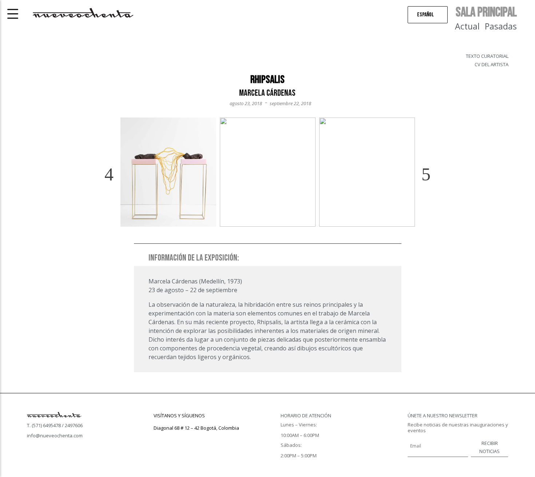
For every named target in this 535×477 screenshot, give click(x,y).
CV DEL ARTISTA (491, 64)
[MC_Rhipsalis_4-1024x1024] (168, 172)
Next (420, 174)
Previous (115, 174)
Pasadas (501, 26)
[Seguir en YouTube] (188, 438)
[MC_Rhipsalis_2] (367, 172)
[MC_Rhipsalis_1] (268, 172)
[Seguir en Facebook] (159, 438)
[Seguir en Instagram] (174, 438)
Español (425, 14)
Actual (467, 26)
